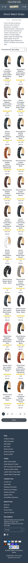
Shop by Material (9, 451)
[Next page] (24, 414)
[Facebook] (5, 534)
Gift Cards (7, 446)
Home (8, 20)
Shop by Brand (8, 449)
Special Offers (8, 495)
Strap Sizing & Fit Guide (11, 464)
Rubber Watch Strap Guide (12, 474)
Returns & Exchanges (10, 489)
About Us (6, 504)
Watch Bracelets (9, 441)
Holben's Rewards (9, 492)
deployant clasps (9, 40)
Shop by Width (8, 454)
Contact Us (7, 482)
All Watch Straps (9, 439)
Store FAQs (7, 484)
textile (10, 36)
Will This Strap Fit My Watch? (13, 466)
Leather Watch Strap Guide (12, 472)
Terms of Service (9, 512)
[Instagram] (7, 534)
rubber (6, 36)
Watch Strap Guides (10, 461)
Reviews (6, 507)
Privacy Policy (8, 510)
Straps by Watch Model (11, 469)
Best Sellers (7, 444)
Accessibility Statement (11, 497)
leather (17, 34)
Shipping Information (10, 487)
